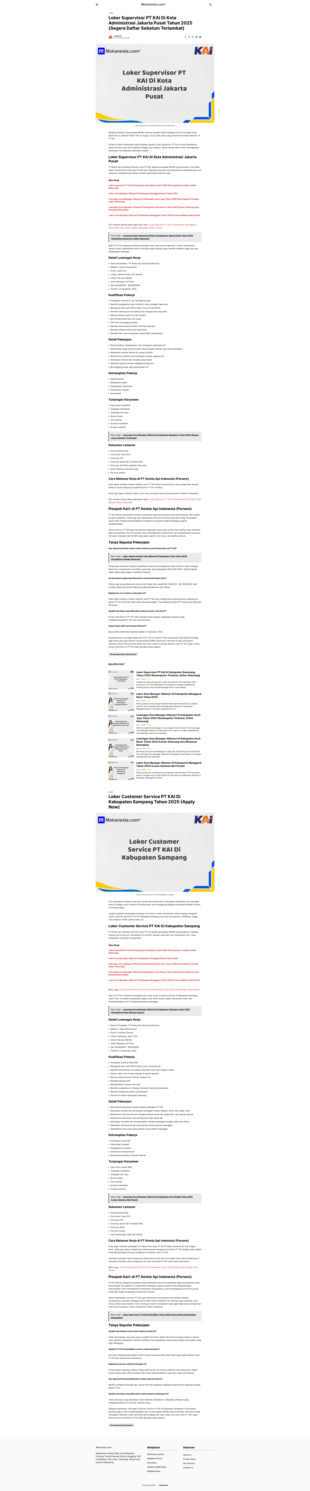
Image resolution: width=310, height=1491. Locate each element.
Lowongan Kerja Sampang (122, 1425)
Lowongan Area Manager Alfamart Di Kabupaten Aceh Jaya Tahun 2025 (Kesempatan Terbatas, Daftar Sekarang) (168, 718)
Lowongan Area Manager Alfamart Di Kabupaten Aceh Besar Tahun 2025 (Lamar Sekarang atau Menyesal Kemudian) (168, 741)
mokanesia (118, 36)
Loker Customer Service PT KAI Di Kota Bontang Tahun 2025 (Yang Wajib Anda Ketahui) (159, 989)
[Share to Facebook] (185, 37)
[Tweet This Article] (189, 37)
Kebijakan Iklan (153, 1471)
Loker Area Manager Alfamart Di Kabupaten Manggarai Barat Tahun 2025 (143, 193)
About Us (187, 1455)
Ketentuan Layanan (155, 1454)
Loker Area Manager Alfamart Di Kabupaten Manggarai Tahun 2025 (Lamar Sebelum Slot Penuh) (154, 215)
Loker (110, 13)
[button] (210, 4)
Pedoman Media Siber (156, 1467)
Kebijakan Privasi (154, 1458)
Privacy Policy (189, 1459)
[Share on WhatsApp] (192, 37)
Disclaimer (152, 1463)
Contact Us (188, 1467)
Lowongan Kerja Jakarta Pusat (123, 654)
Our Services (189, 1463)
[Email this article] (196, 37)
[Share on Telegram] (200, 37)
